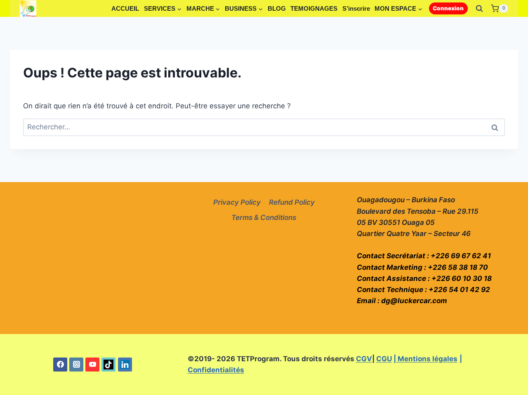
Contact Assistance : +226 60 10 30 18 (424, 278)
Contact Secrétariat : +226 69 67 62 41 (424, 256)
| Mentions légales (425, 359)
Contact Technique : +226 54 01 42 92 (423, 289)
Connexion (448, 8)
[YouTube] (92, 365)
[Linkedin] (125, 365)
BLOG (277, 8)
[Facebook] (60, 365)
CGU (384, 359)
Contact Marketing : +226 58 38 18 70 (422, 267)
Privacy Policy (237, 202)
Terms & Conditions (263, 217)
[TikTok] (108, 365)
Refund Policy (292, 202)
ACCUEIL (125, 8)
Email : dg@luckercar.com (402, 301)
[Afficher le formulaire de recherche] (479, 8)
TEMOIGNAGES (313, 8)
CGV (364, 359)
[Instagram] (76, 365)
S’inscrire (356, 8)
